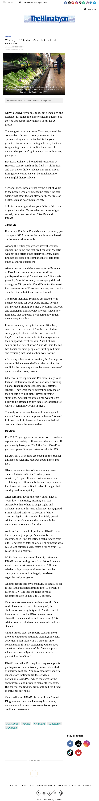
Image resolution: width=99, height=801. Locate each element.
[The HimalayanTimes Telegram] (94, 2)
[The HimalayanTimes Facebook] (65, 2)
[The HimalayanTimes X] (69, 2)
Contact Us (75, 786)
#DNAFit (11, 727)
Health (8, 37)
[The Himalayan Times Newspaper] (49, 19)
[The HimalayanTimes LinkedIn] (90, 2)
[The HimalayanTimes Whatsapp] (83, 2)
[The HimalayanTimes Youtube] (72, 2)
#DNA (26, 723)
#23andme (55, 723)
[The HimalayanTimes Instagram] (76, 2)
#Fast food (12, 723)
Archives (62, 786)
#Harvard (39, 723)
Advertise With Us (46, 786)
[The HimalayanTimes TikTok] (80, 2)
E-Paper (87, 786)
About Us (12, 786)
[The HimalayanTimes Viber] (87, 2)
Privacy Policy (27, 786)
